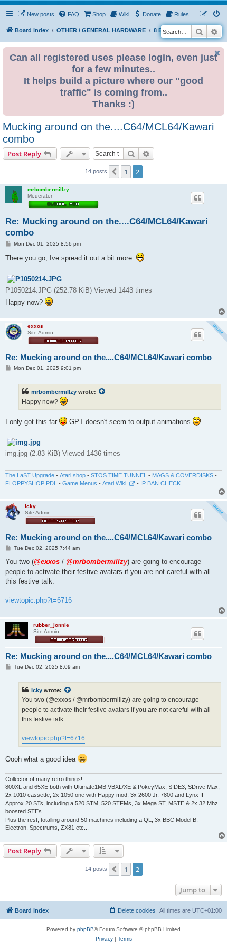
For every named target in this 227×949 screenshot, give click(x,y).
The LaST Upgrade (29, 475)
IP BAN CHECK (160, 483)
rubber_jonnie (51, 625)
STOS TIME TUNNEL (119, 475)
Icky (30, 506)
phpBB (85, 929)
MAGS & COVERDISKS (182, 475)
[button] (114, 171)
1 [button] (126, 171)
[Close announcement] (217, 53)
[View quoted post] (102, 392)
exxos (35, 326)
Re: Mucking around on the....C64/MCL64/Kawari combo (106, 227)
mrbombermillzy (48, 189)
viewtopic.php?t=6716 (38, 600)
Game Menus (79, 483)
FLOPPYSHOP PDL (31, 483)
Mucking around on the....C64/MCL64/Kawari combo (108, 133)
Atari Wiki (115, 483)
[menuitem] (35, 14)
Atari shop (73, 475)
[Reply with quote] (197, 198)
